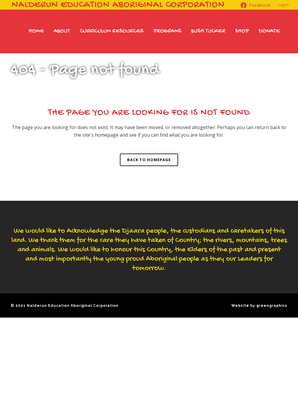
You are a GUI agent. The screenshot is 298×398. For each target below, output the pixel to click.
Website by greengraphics (259, 306)
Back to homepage (149, 159)
